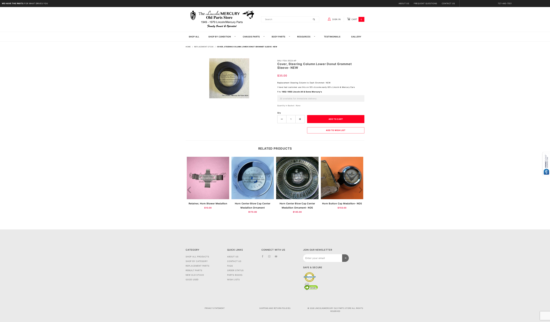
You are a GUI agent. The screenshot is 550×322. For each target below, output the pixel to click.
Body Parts (278, 36)
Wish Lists (233, 279)
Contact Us (448, 3)
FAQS (230, 266)
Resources (303, 36)
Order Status (235, 270)
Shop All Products (197, 256)
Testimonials (332, 36)
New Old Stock (195, 275)
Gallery (356, 36)
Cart (356, 19)
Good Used (192, 279)
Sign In (336, 19)
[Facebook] (263, 257)
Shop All (194, 36)
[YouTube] (277, 257)
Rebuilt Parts (194, 270)
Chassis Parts (251, 36)
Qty (279, 113)
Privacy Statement (215, 308)
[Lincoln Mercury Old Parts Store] (222, 19)
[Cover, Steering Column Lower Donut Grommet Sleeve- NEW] (229, 79)
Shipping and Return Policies (274, 308)
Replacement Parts (197, 266)
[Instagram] (270, 257)
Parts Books (234, 275)
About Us (404, 3)
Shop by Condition (219, 36)
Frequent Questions (425, 3)
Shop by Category (197, 261)
